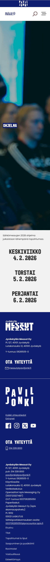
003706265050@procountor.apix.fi (24, 523)
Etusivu (9, 527)
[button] (35, 14)
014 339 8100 (15, 448)
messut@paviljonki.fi (20, 368)
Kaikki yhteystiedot (16, 415)
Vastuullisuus (13, 554)
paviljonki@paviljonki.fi (18, 475)
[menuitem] (25, 527)
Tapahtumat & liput (16, 538)
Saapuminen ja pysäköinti (20, 543)
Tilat (8, 532)
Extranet (10, 418)
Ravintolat (11, 548)
